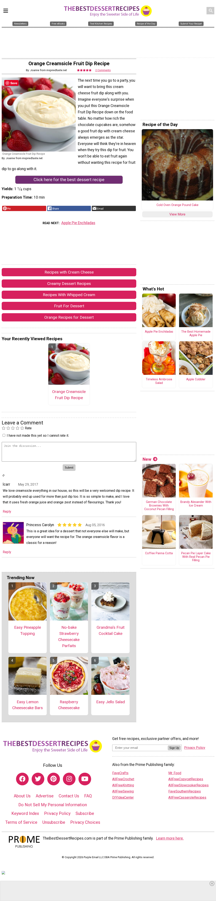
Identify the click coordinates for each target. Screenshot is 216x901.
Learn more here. (170, 838)
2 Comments (103, 70)
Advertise (45, 795)
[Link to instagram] (69, 779)
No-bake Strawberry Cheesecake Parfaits (69, 636)
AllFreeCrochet (123, 779)
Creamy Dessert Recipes (69, 283)
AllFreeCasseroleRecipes (187, 797)
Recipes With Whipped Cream (69, 294)
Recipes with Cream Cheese (69, 272)
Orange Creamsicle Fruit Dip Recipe (69, 394)
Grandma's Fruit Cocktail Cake (110, 630)
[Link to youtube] (84, 779)
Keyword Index (25, 813)
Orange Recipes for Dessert (69, 317)
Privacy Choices (85, 822)
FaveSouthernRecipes (184, 791)
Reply (7, 511)
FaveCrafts (120, 773)
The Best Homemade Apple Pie (196, 333)
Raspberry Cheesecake (69, 704)
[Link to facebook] (22, 779)
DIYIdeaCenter (123, 797)
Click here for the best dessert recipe (69, 179)
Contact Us (69, 795)
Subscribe (85, 813)
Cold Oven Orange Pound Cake (177, 205)
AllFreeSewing (123, 791)
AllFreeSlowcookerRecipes (188, 785)
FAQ (88, 795)
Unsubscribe (53, 822)
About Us (22, 795)
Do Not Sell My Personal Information (52, 804)
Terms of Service (21, 822)
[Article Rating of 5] (84, 70)
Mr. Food (174, 773)
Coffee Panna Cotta (159, 553)
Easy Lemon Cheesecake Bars (27, 704)
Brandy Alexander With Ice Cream (195, 503)
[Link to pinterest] (53, 779)
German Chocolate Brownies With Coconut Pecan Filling (159, 505)
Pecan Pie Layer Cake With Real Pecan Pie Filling (196, 557)
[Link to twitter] (38, 779)
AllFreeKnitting (123, 785)
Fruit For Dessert (69, 305)
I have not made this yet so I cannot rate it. (38, 436)
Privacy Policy (57, 813)
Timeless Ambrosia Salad (159, 381)
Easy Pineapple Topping (27, 630)
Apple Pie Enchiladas (78, 223)
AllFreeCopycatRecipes (185, 779)
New (147, 459)
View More (177, 214)
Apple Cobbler (195, 379)
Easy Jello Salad (110, 701)
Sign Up (174, 747)
